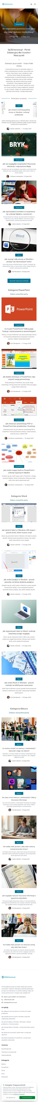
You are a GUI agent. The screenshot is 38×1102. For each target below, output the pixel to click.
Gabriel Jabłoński (6, 1055)
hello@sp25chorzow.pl (10, 1002)
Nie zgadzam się (10, 1097)
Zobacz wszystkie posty (19, 294)
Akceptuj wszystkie (27, 1097)
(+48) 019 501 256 (9, 999)
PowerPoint (19, 325)
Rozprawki (19, 24)
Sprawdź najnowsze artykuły (19, 281)
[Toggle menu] (35, 4)
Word (19, 105)
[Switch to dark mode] (31, 4)
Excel (3, 1073)
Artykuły (5, 1007)
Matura (19, 744)
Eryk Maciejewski (6, 1049)
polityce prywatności (19, 1094)
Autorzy (5, 1045)
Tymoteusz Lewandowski (9, 1052)
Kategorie (5, 1060)
